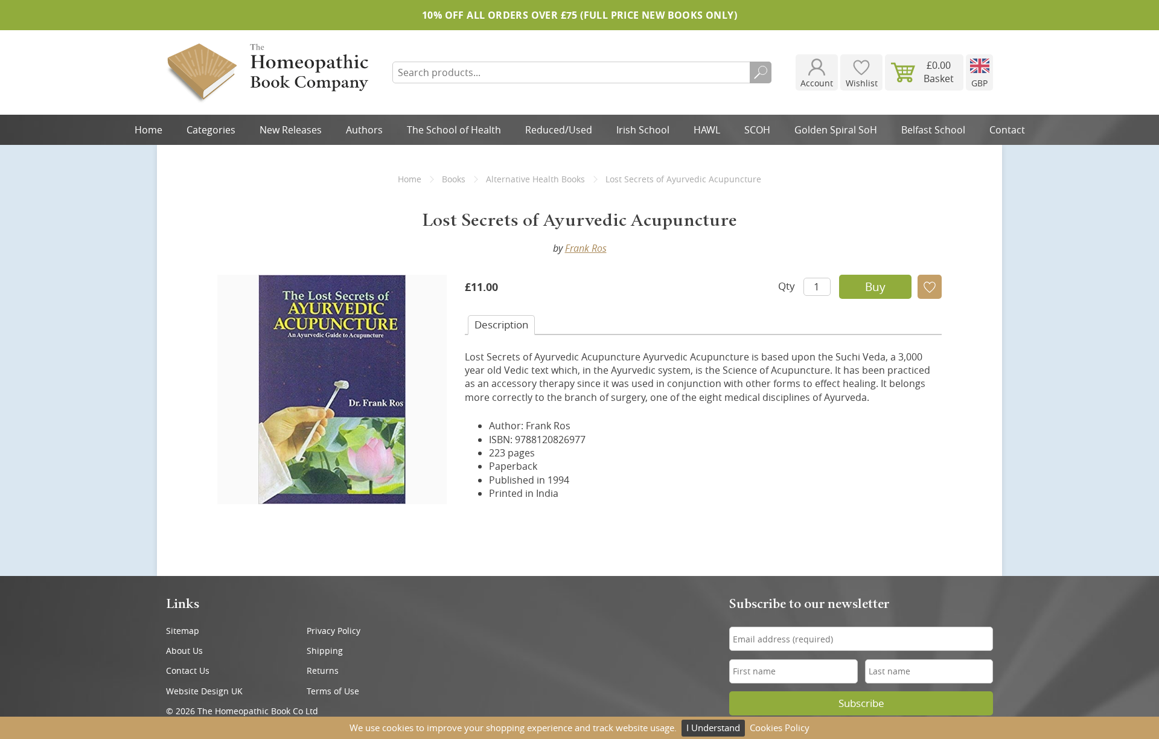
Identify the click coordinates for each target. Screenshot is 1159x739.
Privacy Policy (333, 630)
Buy (875, 287)
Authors (364, 129)
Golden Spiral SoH (835, 129)
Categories (211, 129)
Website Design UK (204, 691)
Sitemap (182, 630)
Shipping (325, 650)
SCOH (757, 129)
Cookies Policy (779, 727)
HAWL (707, 129)
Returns (323, 670)
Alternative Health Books (535, 179)
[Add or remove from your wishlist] (930, 287)
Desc (501, 324)
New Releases (291, 129)
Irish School (642, 129)
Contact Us (187, 670)
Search (760, 72)
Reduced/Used (558, 129)
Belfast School (933, 129)
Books (453, 179)
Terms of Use (333, 691)
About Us (184, 650)
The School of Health (454, 129)
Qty (786, 286)
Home (148, 129)
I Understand (713, 727)
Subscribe (861, 703)
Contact (1007, 129)
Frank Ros (586, 248)
